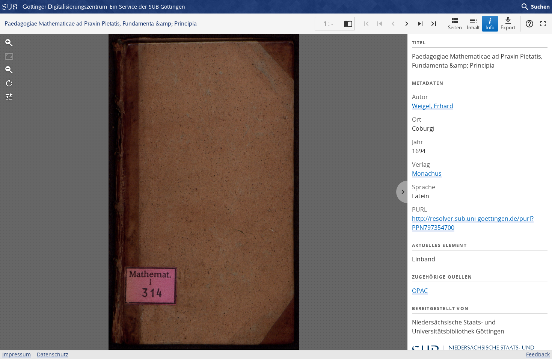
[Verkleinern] (9, 70)
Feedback (538, 354)
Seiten (455, 27)
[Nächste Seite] (406, 23)
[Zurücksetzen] (9, 56)
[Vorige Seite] (393, 23)
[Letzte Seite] (433, 23)
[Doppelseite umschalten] (348, 23)
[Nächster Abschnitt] (420, 23)
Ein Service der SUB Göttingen (147, 6)
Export (508, 27)
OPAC (420, 291)
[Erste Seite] (366, 23)
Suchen (535, 6)
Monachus (427, 173)
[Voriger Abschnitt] (379, 23)
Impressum (16, 354)
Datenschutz (52, 354)
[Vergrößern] (9, 43)
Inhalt (473, 27)
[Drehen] (9, 83)
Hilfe (529, 23)
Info (490, 27)
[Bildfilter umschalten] (9, 97)
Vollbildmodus (543, 23)
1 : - (328, 24)
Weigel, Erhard (432, 106)
